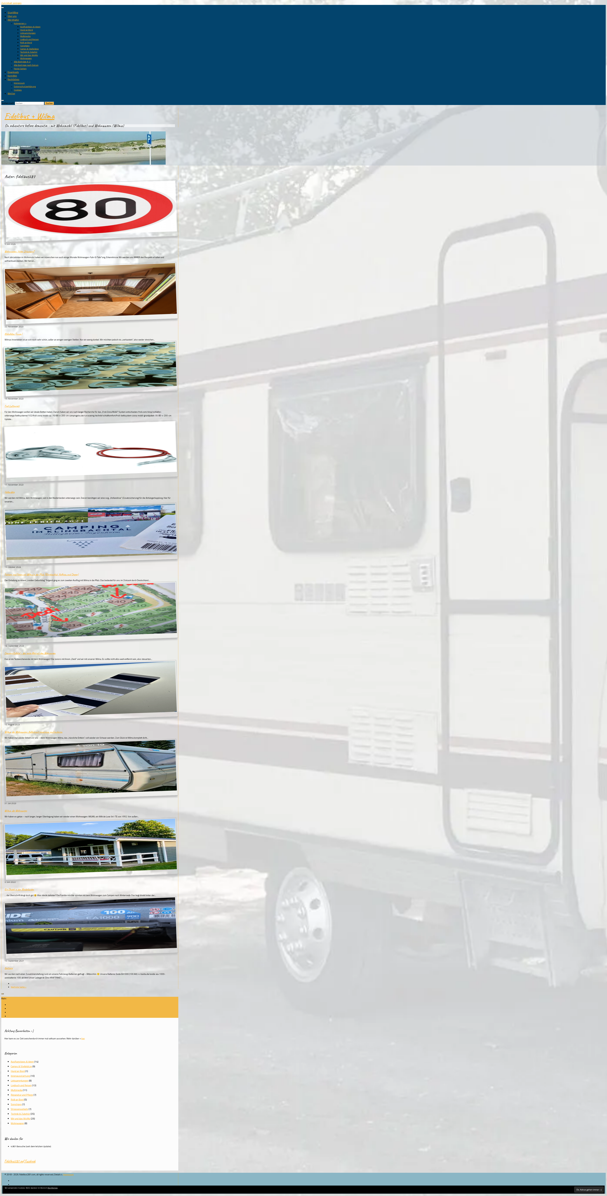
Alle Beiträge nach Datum (26, 65)
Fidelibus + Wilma (29, 116)
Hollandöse (10, 492)
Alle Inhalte (13, 20)
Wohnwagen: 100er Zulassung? (19, 251)
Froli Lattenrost (12, 406)
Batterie (9, 968)
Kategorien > (20, 23)
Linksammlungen (28, 33)
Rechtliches (13, 79)
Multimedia (25, 36)
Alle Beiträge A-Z (22, 61)
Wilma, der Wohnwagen (16, 810)
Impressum (19, 83)
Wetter (11, 93)
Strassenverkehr (19, 1109)
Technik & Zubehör (28, 52)
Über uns (12, 16)
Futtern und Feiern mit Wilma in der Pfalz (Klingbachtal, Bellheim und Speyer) (42, 574)
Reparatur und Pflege (22, 1095)
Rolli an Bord (26, 42)
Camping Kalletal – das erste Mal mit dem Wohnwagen (30, 653)
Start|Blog (13, 12)
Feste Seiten (20, 68)
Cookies (18, 90)
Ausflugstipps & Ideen (30, 26)
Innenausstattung (20, 1076)
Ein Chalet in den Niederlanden (19, 889)
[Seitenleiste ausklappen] (2, 993)
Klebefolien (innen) (13, 334)
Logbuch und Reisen (29, 39)
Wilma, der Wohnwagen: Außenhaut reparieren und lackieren (33, 732)
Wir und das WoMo (29, 55)
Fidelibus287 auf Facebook (19, 1161)
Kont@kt (12, 76)
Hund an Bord (26, 29)
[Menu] (2, 7)
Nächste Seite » (18, 987)
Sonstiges (25, 45)
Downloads (13, 72)
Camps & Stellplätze (29, 48)
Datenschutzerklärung (25, 86)
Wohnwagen (26, 58)
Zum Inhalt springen (11, 3)
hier (83, 1038)
